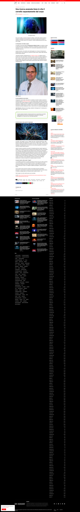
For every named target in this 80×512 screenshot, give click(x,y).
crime (27, 294)
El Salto (52, 165)
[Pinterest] (30, 183)
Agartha (16, 261)
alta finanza (22, 277)
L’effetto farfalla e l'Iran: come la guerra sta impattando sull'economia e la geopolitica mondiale (60, 79)
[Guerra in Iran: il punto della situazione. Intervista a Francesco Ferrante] (17, 222)
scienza (38, 180)
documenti (23, 296)
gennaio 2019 (57, 348)
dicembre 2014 (57, 429)
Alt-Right (25, 261)
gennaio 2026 (57, 210)
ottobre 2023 (57, 254)
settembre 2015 (57, 414)
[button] (64, 3)
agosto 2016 (57, 396)
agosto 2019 (57, 337)
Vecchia (47, 194)
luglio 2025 (57, 220)
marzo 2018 (57, 365)
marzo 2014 (57, 444)
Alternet (52, 133)
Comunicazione (17, 269)
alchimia (21, 275)
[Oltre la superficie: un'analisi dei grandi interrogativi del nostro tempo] (34, 230)
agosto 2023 (57, 258)
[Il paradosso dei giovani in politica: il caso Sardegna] (53, 61)
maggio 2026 (57, 203)
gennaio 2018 (57, 368)
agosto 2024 (57, 238)
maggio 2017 (57, 381)
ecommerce (24, 297)
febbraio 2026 (57, 208)
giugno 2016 (57, 399)
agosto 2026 (57, 200)
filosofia (27, 299)
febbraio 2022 (57, 287)
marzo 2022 (57, 286)
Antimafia (22, 263)
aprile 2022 (57, 284)
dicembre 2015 (57, 409)
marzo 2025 (57, 226)
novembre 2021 (57, 292)
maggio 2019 (57, 342)
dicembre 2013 (57, 449)
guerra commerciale (25, 302)
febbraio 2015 (57, 426)
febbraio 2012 (57, 485)
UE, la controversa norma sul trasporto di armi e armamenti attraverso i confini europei (60, 73)
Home (15, 0)
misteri (21, 180)
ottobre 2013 (57, 452)
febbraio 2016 (57, 406)
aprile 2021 (57, 304)
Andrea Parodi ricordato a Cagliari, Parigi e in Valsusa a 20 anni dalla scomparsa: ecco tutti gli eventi (60, 109)
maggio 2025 (57, 223)
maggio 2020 (57, 322)
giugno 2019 (57, 340)
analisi (24, 280)
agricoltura (16, 275)
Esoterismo (16, 272)
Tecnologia (40, 180)
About (18, 0)
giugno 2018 (57, 360)
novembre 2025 (57, 213)
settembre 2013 (57, 454)
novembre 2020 (57, 312)
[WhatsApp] (28, 183)
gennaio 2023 (57, 269)
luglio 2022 (57, 279)
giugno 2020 (57, 320)
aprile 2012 (57, 482)
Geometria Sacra (25, 272)
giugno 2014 (57, 439)
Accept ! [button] (4, 509)
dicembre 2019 (57, 330)
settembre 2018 (57, 355)
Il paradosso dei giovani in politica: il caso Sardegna (60, 60)
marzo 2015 (57, 424)
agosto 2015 (57, 416)
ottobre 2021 (57, 294)
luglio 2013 (57, 457)
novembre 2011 (57, 490)
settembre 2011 (57, 493)
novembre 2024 (57, 233)
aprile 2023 (57, 264)
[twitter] (59, 0)
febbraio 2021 (57, 307)
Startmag (52, 158)
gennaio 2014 (57, 447)
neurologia (24, 180)
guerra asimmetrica (18, 302)
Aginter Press (21, 261)
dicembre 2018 (57, 350)
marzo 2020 (57, 325)
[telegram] (62, 0)
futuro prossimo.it (38, 179)
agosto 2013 (57, 455)
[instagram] (61, 42)
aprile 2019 (57, 343)
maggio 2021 (57, 302)
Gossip (16, 274)
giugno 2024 (57, 241)
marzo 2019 (57, 345)
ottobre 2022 (57, 274)
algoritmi (24, 275)
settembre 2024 (57, 236)
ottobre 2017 (57, 373)
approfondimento (20, 179)
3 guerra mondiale (21, 258)
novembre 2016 (57, 391)
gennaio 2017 (57, 388)
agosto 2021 (57, 297)
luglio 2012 (57, 477)
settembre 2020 (57, 315)
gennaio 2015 (57, 427)
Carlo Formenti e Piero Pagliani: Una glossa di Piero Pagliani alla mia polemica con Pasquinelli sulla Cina (57, 153)
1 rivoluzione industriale (25, 255)
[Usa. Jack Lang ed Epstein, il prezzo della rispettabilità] (53, 84)
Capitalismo (26, 266)
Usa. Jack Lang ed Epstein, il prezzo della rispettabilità (60, 84)
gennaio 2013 (57, 467)
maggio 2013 (57, 460)
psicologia (29, 180)
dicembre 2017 (57, 370)
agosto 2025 (57, 218)
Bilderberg (21, 266)
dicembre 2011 (57, 488)
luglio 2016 (57, 398)
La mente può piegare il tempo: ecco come (57, 189)
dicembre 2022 (57, 271)
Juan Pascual (17, 180)
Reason (52, 182)
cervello (24, 179)
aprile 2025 (57, 225)
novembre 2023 (57, 253)
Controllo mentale (23, 269)
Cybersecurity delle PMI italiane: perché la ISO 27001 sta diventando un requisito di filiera (60, 89)
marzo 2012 (57, 483)
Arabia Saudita (27, 263)
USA (43, 180)
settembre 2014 (57, 434)
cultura (16, 296)
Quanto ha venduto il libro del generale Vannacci (41, 239)
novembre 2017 (57, 371)
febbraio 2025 (57, 228)
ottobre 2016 (57, 393)
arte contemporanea (18, 286)
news (26, 180)
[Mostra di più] (34, 183)
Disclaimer (20, 0)
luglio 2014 (57, 437)
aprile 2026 (57, 205)
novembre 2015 (57, 411)
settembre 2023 (57, 256)
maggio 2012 (57, 480)
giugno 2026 (57, 202)
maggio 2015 (57, 421)
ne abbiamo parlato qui (34, 55)
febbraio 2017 (57, 386)
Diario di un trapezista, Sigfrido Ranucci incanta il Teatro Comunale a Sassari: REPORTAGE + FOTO (25, 232)
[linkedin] (63, 0)
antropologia (22, 283)
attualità (28, 286)
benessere (25, 288)
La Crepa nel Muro (53, 188)
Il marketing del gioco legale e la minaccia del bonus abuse (24, 243)
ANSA (51, 139)
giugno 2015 (57, 419)
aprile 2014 (57, 442)
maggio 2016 (57, 401)
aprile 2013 (57, 462)
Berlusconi (27, 264)
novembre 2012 (57, 470)
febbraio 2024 (57, 248)
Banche (24, 264)
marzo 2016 (57, 404)
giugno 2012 (57, 478)
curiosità (29, 179)
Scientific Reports (34, 180)
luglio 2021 (57, 299)
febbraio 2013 (57, 465)
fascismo (21, 299)
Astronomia (19, 264)
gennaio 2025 (57, 230)
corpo (26, 179)
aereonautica (24, 274)
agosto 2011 (57, 495)
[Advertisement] (57, 20)
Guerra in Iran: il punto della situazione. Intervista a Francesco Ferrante (25, 222)
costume (23, 294)
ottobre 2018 (57, 353)
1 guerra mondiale (17, 255)
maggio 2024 (57, 243)
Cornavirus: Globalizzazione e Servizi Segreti (60, 118)
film (24, 299)
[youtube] (54, 42)
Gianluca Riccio (43, 179)
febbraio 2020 (57, 327)
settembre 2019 (57, 335)
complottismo (25, 291)
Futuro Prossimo (33, 179)
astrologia (23, 286)
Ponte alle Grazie (59, 122)
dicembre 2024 (57, 231)
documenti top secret (18, 297)
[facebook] (54, 40)
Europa (21, 272)
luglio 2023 (57, 259)
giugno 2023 (57, 261)
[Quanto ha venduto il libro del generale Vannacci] (34, 240)
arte (22, 285)
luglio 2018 (57, 358)
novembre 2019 (57, 332)
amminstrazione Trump (18, 280)
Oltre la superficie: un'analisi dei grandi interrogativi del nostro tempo (42, 230)
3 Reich (16, 258)
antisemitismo (17, 283)
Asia (15, 264)
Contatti (24, 0)
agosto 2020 (57, 317)
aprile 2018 (57, 363)
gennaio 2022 (57, 289)
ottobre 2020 (57, 314)
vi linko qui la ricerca (26, 101)
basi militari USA (20, 288)
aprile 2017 (57, 383)
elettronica (16, 299)
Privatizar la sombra (53, 166)
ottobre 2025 (57, 215)
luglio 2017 (57, 378)
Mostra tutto (53, 193)
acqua (19, 274)
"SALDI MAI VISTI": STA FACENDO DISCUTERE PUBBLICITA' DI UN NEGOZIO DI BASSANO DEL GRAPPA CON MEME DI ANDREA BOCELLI (60, 66)
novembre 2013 (57, 450)
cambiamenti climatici (18, 291)
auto (16, 288)
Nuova (16, 194)
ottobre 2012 (57, 472)
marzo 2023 (57, 266)
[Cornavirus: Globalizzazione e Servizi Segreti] (60, 124)
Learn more (6, 507)
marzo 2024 (57, 246)
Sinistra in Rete (53, 151)
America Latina (17, 263)
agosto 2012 (57, 475)
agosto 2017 (57, 376)
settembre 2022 (57, 276)
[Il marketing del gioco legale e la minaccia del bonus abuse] (17, 243)
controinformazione (18, 294)
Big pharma (17, 266)
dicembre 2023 (57, 251)
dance (19, 296)
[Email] (32, 183)
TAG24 (52, 176)
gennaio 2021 (57, 309)
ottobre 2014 (57, 432)
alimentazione (17, 277)
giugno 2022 (57, 281)
